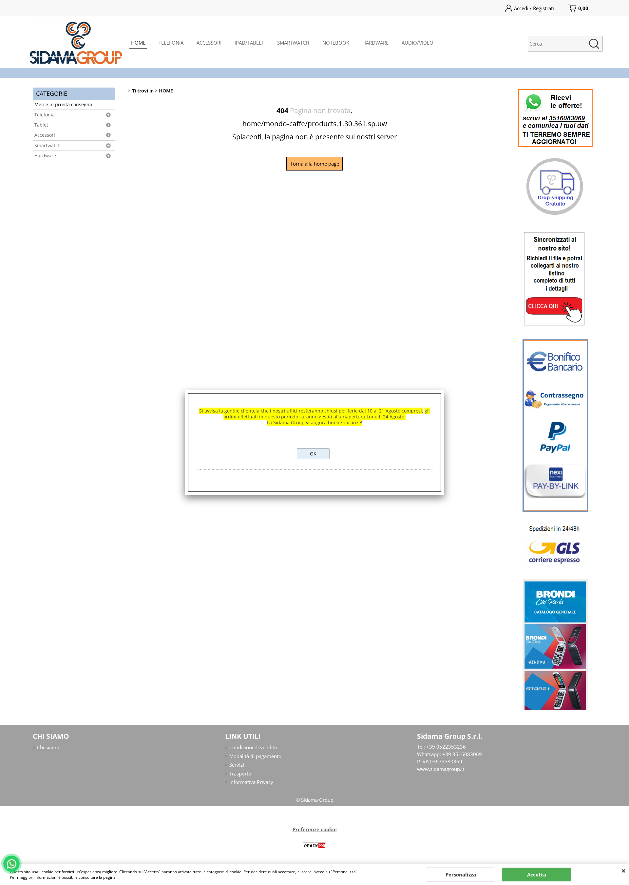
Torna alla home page (314, 163)
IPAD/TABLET (249, 42)
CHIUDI (623, 870)
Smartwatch (47, 146)
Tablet (41, 125)
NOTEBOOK (335, 42)
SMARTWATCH (293, 42)
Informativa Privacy (251, 782)
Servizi (236, 764)
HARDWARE (375, 42)
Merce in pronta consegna (63, 105)
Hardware (45, 156)
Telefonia (44, 115)
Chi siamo (48, 747)
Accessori (44, 135)
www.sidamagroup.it (440, 769)
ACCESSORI (209, 42)
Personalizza (461, 874)
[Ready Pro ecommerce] (314, 845)
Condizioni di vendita (253, 747)
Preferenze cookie (315, 829)
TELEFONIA (171, 42)
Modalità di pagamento (255, 756)
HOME (138, 42)
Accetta (536, 874)
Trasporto (240, 773)
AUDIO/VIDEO (417, 42)
